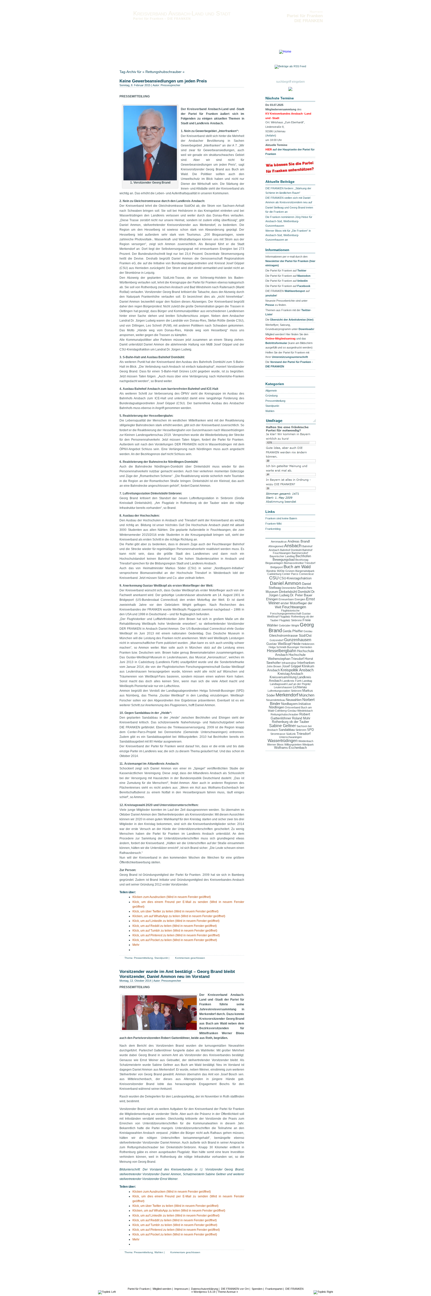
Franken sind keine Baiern (281, 518)
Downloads (237, 53)
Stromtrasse (277, 733)
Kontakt (140, 53)
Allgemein (271, 390)
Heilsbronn (307, 643)
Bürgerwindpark (305, 570)
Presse (269, 304)
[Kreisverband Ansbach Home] (285, 51)
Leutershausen (283, 687)
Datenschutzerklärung (211, 53)
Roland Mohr (301, 718)
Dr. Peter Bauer (301, 595)
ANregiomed (275, 546)
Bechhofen (303, 556)
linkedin (302, 280)
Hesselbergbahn (281, 651)
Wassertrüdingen (283, 741)
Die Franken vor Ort (162, 53)
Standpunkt (161, 957)
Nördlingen (276, 707)
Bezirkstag (301, 559)
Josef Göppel (291, 666)
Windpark (308, 744)
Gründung (271, 395)
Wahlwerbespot (295, 290)
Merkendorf (287, 694)
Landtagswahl (278, 683)
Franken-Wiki (273, 523)
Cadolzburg (274, 573)
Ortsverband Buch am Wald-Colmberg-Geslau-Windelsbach (290, 709)
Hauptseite (316, 11)
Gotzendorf (276, 640)
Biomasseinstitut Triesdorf (299, 562)
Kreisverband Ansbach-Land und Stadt (181, 13)
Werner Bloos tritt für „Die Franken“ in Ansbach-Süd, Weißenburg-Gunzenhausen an (288, 235)
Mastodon (304, 275)
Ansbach (293, 545)
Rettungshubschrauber (285, 714)
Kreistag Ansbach (290, 674)
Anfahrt (270, 135)
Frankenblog (273, 528)
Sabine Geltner (282, 726)
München (306, 695)
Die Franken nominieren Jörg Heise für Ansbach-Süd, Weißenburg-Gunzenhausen (288, 221)
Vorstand (125, 53)
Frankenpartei (273, 1288)
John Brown (274, 666)
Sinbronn (301, 729)
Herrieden (306, 647)
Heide (296, 644)
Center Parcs (290, 573)
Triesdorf (304, 734)
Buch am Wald (297, 566)
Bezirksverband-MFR (157, 56)
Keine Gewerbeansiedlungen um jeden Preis (163, 81)
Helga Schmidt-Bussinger (284, 647)
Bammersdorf (300, 552)
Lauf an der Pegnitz (299, 683)
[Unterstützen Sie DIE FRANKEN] (290, 171)
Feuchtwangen (294, 607)
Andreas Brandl (299, 541)
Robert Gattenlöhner (290, 716)
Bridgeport (276, 567)
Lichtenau (300, 687)
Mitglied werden (162, 1288)
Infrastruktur (289, 662)
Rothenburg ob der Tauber (290, 722)
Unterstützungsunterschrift (290, 356)
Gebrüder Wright (289, 625)
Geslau (308, 631)
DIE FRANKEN (294, 1288)
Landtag (307, 680)
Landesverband (130, 56)
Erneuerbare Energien (292, 599)
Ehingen (272, 599)
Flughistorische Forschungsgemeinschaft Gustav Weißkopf (289, 613)
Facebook (303, 285)
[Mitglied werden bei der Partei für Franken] (290, 89)
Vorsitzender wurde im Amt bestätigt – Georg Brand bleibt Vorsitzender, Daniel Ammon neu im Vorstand (177, 974)
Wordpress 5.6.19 (204, 1291)
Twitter (301, 270)
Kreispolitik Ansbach (297, 670)
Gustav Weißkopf (279, 644)
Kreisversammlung (283, 677)
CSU (274, 577)
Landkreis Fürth (292, 680)
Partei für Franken (139, 1288)
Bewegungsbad (284, 559)
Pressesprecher (170, 85)
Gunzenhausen (297, 639)
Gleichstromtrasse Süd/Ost (290, 635)
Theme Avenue (226, 1291)
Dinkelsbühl (288, 592)
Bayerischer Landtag (282, 556)
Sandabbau (287, 730)
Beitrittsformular (276, 342)
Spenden (257, 1288)
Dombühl (304, 592)
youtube (270, 295)
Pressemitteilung (143, 957)
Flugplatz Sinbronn (290, 620)
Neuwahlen (294, 700)
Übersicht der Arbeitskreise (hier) (292, 319)
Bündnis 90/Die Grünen (280, 570)
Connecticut (306, 573)
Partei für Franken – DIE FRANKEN (162, 18)
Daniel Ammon (285, 583)
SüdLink (291, 733)
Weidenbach (305, 741)
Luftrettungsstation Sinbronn (285, 690)
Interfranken (306, 663)
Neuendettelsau (275, 699)
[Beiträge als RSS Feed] (290, 67)
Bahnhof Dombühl (291, 549)
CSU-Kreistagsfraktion (295, 578)
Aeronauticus (279, 541)
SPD (310, 730)
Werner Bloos (275, 744)
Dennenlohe (289, 587)
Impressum (186, 53)
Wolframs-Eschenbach (290, 748)
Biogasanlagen (274, 562)
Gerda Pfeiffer (293, 631)
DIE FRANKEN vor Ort (235, 1288)
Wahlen (158, 1252)
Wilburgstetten (293, 744)
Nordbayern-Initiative (296, 704)
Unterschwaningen (290, 737)
